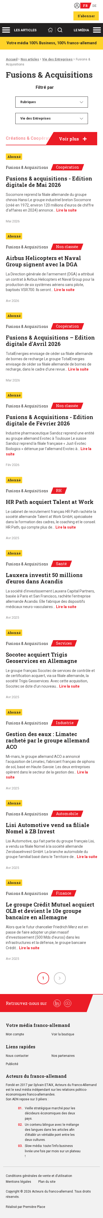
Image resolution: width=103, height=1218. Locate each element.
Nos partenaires (63, 1056)
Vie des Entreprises (57, 59)
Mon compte (15, 1034)
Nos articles (30, 59)
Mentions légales (18, 1182)
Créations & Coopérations (32, 138)
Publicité (12, 1064)
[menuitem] (51, 102)
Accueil (11, 59)
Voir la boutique (63, 1034)
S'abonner (86, 16)
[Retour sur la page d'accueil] (51, 30)
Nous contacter (17, 1056)
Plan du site (46, 1182)
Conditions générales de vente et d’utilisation (39, 1176)
